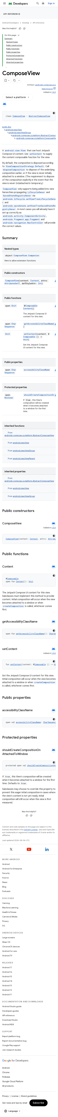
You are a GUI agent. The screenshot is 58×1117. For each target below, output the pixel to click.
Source (5, 877)
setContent (36, 154)
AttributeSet (11, 283)
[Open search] (37, 3)
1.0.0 (54, 92)
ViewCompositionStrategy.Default (25, 166)
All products (8, 1086)
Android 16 (7, 972)
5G (3, 925)
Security (6, 873)
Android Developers (10, 23)
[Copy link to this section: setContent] (20, 649)
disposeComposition (14, 169)
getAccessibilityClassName (38, 323)
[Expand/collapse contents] (18, 35)
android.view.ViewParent (24, 458)
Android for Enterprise (12, 868)
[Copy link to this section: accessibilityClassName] (35, 710)
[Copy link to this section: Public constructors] (38, 511)
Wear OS (6, 942)
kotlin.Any (6, 127)
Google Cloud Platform (12, 1081)
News (4, 882)
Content (27, 308)
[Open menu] (4, 3)
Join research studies (11, 1050)
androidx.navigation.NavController (23, 222)
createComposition (13, 606)
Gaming (6, 903)
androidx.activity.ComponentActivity (24, 216)
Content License (31, 829)
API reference (11, 14)
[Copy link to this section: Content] (16, 567)
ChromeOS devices (11, 946)
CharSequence (10, 325)
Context (34, 280)
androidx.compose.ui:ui (45, 85)
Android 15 (7, 976)
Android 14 (7, 981)
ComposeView (19, 116)
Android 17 (7, 967)
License (15, 1096)
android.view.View (14, 130)
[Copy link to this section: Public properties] (34, 698)
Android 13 (7, 985)
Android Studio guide (11, 1006)
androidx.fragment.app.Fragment (21, 219)
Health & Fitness (9, 912)
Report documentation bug (14, 1041)
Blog (4, 886)
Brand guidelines (29, 1096)
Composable (31, 305)
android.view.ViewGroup (20, 132)
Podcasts (6, 891)
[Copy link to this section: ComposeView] (24, 523)
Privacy (5, 921)
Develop (25, 23)
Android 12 (7, 990)
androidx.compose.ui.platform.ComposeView (36, 138)
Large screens (8, 937)
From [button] (18, 443)
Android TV (7, 955)
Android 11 (7, 994)
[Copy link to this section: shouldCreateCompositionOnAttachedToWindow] (31, 754)
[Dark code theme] (54, 113)
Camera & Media (9, 916)
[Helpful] (20, 28)
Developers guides (10, 1011)
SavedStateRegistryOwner (17, 195)
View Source (47, 89)
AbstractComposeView (39, 116)
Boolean (9, 397)
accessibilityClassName (37, 369)
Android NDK (8, 1024)
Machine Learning (10, 907)
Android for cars (9, 951)
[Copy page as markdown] (14, 80)
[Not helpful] (24, 28)
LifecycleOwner (36, 192)
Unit (13, 305)
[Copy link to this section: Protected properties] (41, 737)
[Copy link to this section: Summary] (20, 238)
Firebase (6, 1077)
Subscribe (38, 1102)
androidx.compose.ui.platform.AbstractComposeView (29, 435)
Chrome (5, 1072)
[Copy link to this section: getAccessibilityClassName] (40, 622)
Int (40, 283)
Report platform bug (11, 1036)
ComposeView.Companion (26, 255)
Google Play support (11, 1045)
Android (6, 864)
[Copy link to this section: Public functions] (32, 554)
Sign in (51, 3)
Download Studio (10, 1020)
